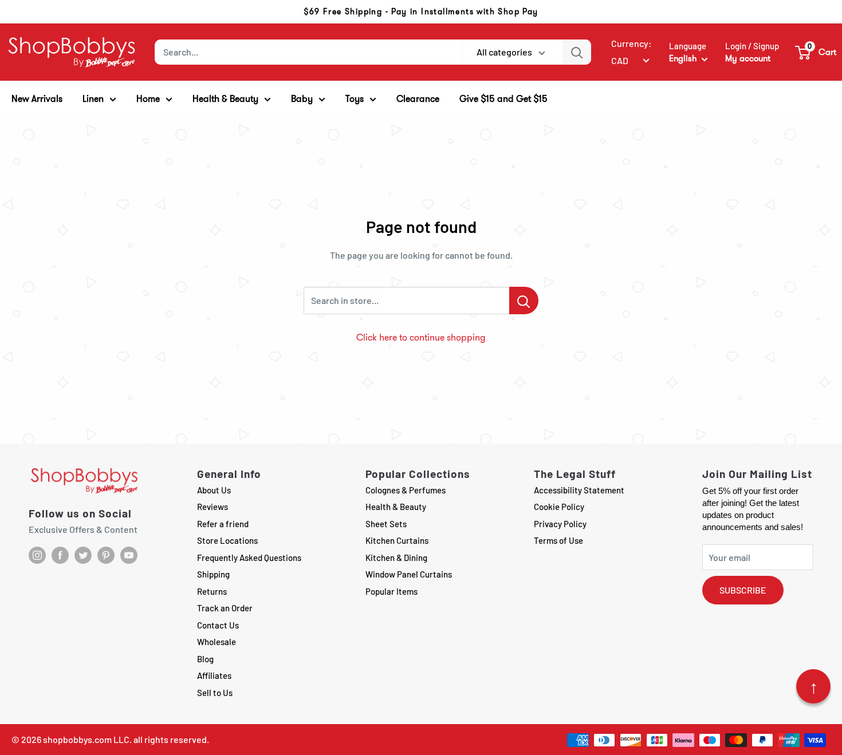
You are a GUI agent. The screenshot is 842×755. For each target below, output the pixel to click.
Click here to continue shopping (421, 337)
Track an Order (225, 608)
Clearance (417, 98)
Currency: (631, 43)
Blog (205, 659)
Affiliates (214, 675)
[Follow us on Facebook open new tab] (60, 555)
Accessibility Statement (579, 490)
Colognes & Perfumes (405, 490)
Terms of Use (558, 540)
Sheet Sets (386, 524)
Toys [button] (354, 98)
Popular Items (391, 591)
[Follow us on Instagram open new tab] (37, 555)
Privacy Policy (560, 524)
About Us (214, 490)
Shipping (213, 574)
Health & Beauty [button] (225, 98)
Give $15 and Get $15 (503, 98)
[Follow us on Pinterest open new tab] (106, 555)
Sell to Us (215, 692)
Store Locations (227, 540)
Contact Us (218, 625)
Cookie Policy (559, 506)
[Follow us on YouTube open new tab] (128, 555)
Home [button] (148, 98)
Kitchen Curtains (396, 540)
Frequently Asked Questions (249, 557)
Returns (212, 591)
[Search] (576, 52)
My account (747, 58)
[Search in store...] (523, 300)
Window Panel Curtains (408, 574)
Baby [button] (302, 98)
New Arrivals (36, 98)
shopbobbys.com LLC (86, 739)
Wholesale (216, 642)
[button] (816, 52)
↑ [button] (813, 686)
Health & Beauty (395, 506)
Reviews (212, 506)
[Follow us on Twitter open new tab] (83, 555)
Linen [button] (93, 98)
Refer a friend (223, 524)
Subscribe (742, 589)
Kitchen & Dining (396, 557)
